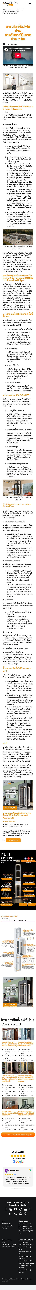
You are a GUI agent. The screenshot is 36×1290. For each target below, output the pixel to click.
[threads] (20, 1213)
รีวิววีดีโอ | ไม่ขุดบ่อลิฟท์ (6, 904)
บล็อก (3, 1242)
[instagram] (11, 1209)
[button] (18, 44)
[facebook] (6, 1209)
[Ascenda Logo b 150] (10, 2)
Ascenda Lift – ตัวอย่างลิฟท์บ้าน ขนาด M (15, 65)
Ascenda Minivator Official (12, 11)
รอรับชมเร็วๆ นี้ (6, 878)
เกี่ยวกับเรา (5, 1228)
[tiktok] (20, 1209)
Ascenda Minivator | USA (26, 1244)
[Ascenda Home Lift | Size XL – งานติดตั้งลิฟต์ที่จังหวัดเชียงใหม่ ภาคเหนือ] (26, 1098)
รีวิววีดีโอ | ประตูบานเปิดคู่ (28, 890)
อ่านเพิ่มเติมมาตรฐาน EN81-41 (23, 904)
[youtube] (15, 1209)
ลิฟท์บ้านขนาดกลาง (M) (25, 1226)
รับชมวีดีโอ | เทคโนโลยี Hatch (29, 875)
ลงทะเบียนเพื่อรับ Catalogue (28, 861)
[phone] (15, 1213)
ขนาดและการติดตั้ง (7, 1226)
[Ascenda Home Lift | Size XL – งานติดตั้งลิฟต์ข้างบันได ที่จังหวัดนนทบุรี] (10, 1029)
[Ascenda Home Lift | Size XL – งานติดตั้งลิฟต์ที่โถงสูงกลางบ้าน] (10, 1098)
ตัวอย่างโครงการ (6, 1223)
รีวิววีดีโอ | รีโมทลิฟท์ (6, 897)
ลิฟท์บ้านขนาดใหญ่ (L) (25, 1228)
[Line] (30, 1209)
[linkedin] (25, 1209)
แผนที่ (3, 1221)
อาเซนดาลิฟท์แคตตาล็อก (9, 1247)
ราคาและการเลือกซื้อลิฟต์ (16, 10)
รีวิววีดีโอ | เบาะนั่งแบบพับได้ (29, 896)
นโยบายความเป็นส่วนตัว (9, 1244)
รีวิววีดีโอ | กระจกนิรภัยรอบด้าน (29, 884)
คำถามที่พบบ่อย (6, 1240)
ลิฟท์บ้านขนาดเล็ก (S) (25, 1224)
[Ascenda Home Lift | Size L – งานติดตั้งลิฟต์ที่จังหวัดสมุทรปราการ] (26, 1029)
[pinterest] (25, 1213)
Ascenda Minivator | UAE (26, 1261)
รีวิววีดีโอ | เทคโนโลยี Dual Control (6, 890)
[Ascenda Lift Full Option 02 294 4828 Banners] (18, 780)
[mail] (10, 1213)
